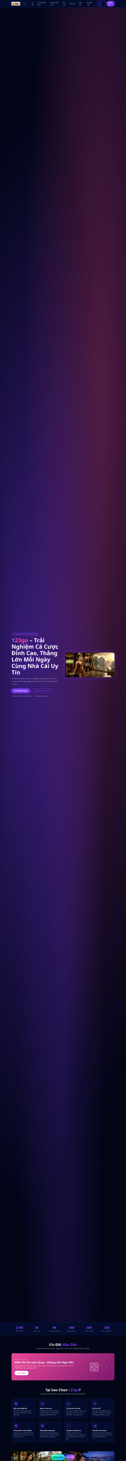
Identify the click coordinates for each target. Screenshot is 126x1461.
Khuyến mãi (89, 4)
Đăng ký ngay (58, 1457)
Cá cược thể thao (41, 4)
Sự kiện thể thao (54, 4)
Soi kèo (64, 4)
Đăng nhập (100, 4)
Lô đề (32, 4)
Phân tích (80, 4)
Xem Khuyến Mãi (43, 691)
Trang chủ (25, 4)
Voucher (73, 4)
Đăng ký (110, 4)
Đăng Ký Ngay (22, 691)
